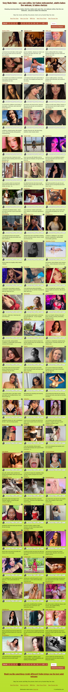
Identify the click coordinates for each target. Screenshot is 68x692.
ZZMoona (26, 635)
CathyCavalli (27, 557)
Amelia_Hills (49, 372)
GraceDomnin (27, 504)
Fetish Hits (35, 689)
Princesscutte (49, 504)
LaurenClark (27, 161)
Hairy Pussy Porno (41, 18)
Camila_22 (5, 109)
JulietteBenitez (6, 346)
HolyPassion (5, 241)
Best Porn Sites (14, 18)
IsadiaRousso (49, 557)
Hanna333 (4, 267)
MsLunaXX (26, 267)
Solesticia (4, 582)
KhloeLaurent (49, 582)
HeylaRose (5, 83)
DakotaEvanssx (50, 161)
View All (5, 23)
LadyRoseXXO (27, 609)
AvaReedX (26, 477)
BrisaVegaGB (5, 214)
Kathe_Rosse (49, 609)
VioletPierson (5, 609)
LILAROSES (49, 530)
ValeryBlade (5, 451)
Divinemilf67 (49, 109)
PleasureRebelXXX (7, 477)
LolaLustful (5, 399)
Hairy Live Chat (24, 18)
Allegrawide (27, 293)
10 (34, 23)
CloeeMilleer (5, 188)
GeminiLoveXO (49, 346)
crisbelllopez (27, 451)
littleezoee (26, 56)
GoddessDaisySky (28, 214)
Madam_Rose (5, 425)
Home (53, 23)
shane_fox (48, 30)
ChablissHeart (49, 425)
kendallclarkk (5, 136)
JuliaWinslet (49, 635)
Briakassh (26, 372)
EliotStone (48, 267)
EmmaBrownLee (50, 477)
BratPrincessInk (50, 319)
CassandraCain (49, 293)
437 (43, 23)
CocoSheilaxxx (6, 504)
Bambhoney (49, 136)
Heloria (25, 346)
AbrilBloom (26, 425)
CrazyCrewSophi (50, 451)
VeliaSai (26, 241)
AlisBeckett (5, 530)
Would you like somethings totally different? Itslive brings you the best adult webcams (34, 675)
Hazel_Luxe (5, 319)
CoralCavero (49, 83)
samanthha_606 (6, 372)
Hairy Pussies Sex (53, 18)
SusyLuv (26, 83)
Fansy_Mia (5, 293)
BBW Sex (32, 18)
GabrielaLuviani (28, 30)
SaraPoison (27, 188)
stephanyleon (49, 399)
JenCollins (26, 530)
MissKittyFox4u (49, 188)
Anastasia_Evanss (50, 241)
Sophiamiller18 (27, 319)
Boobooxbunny (27, 109)
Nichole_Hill (5, 161)
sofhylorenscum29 (28, 582)
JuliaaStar (26, 399)
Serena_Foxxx (5, 30)
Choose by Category (57, 26)
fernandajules (5, 635)
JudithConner (49, 56)
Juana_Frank (27, 136)
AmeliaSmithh (5, 56)
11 (37, 23)
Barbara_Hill (5, 557)
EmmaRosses (49, 214)
